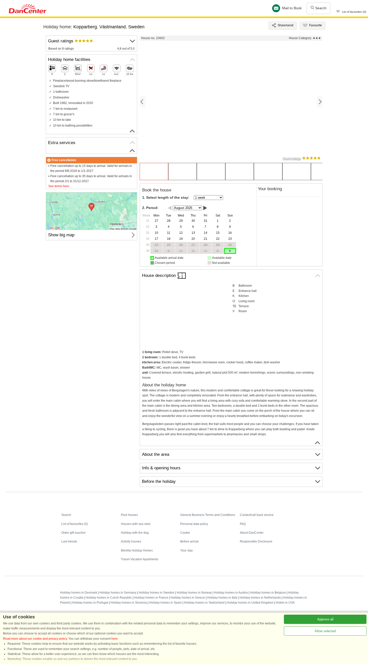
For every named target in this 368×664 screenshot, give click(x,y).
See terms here (58, 186)
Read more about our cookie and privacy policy (35, 638)
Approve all (325, 619)
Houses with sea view (135, 524)
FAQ (243, 524)
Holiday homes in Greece (187, 597)
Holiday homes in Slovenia (128, 602)
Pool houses (129, 515)
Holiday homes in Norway (194, 592)
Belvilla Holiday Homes (137, 550)
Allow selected (325, 631)
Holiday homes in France (151, 597)
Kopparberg (85, 26)
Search (320, 8)
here (114, 638)
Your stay (186, 550)
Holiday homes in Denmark (78, 592)
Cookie (185, 532)
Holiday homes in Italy (222, 597)
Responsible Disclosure (256, 541)
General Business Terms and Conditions (207, 515)
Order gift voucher (73, 532)
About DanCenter (252, 532)
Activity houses (131, 541)
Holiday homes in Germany (117, 592)
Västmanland (112, 26)
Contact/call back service (257, 515)
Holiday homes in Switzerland (204, 602)
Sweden (136, 26)
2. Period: (150, 208)
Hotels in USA (285, 602)
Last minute (69, 541)
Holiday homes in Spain (165, 602)
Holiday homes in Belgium (268, 592)
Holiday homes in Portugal (90, 602)
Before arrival (189, 541)
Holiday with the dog (135, 532)
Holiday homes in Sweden (156, 592)
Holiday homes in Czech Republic (109, 597)
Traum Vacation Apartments (139, 559)
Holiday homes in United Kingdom (250, 602)
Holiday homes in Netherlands (260, 597)
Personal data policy (194, 524)
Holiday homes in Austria (231, 592)
